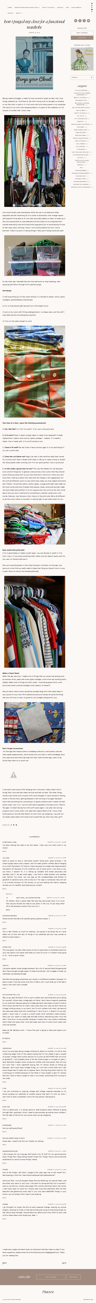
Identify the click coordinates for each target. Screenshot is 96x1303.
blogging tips (82, 100)
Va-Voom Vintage (14, 1299)
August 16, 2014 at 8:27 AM (57, 1048)
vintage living (81, 178)
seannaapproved (10, 1151)
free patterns (81, 135)
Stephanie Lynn (9, 842)
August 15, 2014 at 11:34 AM (57, 842)
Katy (5, 929)
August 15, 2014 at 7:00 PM (57, 965)
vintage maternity (82, 181)
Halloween (81, 143)
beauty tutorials (82, 97)
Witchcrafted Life (11, 995)
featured (82, 127)
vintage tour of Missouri (82, 187)
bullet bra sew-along (81, 107)
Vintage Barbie (81, 170)
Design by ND (88, 1299)
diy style (82, 116)
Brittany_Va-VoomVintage (28, 898)
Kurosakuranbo (10, 916)
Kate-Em (6, 1107)
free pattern (82, 132)
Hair (67, 7)
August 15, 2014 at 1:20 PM (57, 857)
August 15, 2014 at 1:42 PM (55, 897)
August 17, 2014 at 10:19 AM (56, 1138)
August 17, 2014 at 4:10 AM (57, 1125)
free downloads (82, 130)
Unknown (7, 1048)
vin (82, 167)
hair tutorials (82, 141)
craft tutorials (81, 113)
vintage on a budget (82, 184)
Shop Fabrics (76, 7)
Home (10, 7)
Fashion (60, 7)
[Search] (91, 77)
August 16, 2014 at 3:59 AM (57, 994)
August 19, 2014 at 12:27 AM (56, 1169)
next (64, 1263)
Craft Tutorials (48, 7)
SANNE (5, 1204)
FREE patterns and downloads (26, 7)
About (18, 13)
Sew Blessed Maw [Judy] (14, 1138)
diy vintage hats (82, 118)
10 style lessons (82, 90)
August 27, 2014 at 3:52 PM (57, 1204)
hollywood (82, 146)
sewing (82, 165)
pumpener (7, 1125)
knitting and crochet (82, 152)
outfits (81, 157)
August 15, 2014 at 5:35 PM (57, 947)
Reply (5, 851)
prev (5, 1263)
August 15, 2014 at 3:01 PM (57, 928)
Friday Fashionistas (82, 138)
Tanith (6, 965)
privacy (11, 13)
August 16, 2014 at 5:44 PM (57, 1106)
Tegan (5, 1169)
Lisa (4, 1088)
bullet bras (81, 110)
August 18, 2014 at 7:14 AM (57, 1151)
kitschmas (82, 149)
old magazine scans (82, 155)
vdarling (7, 947)
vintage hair (82, 176)
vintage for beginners (82, 173)
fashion (81, 121)
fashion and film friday (81, 124)
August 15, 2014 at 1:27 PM (57, 915)
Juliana (6, 858)
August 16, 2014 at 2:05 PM (57, 1088)
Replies (9, 894)
